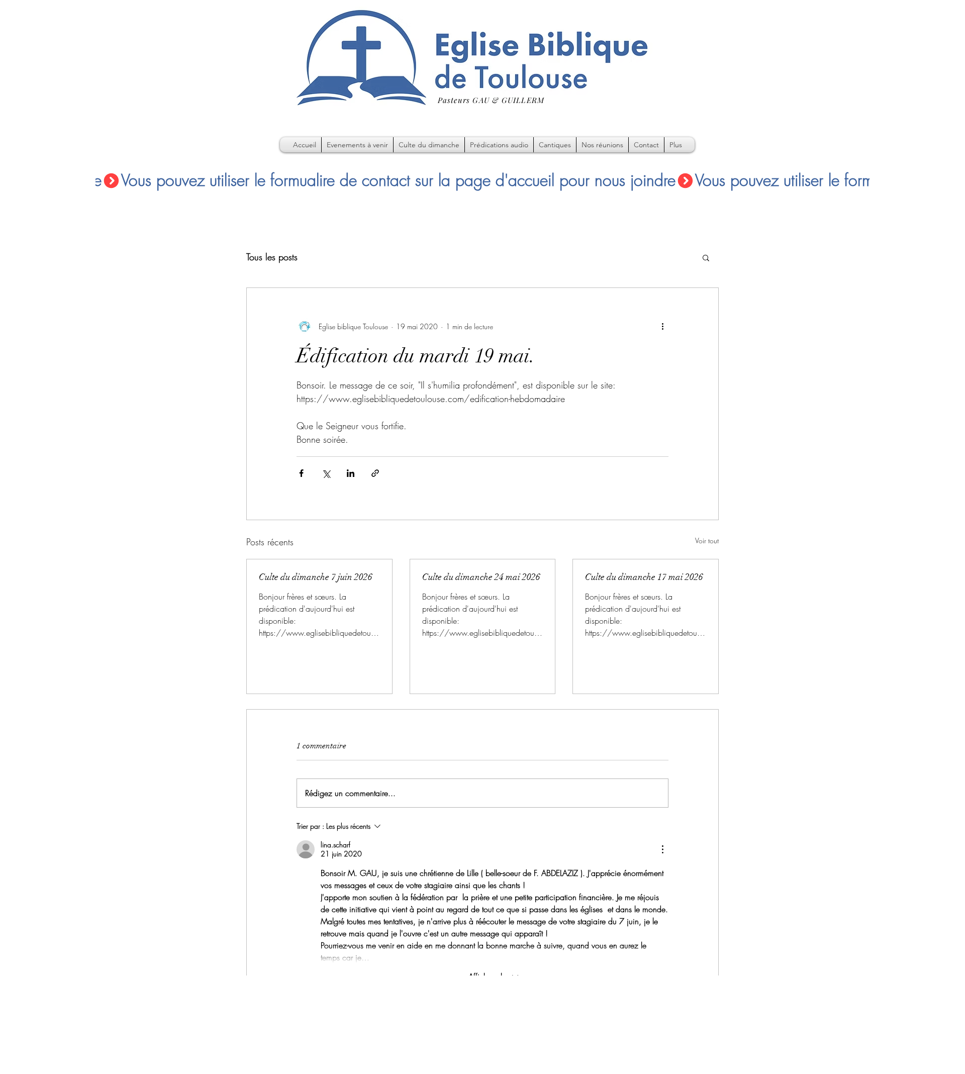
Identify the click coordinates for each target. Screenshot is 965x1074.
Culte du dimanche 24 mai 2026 (481, 576)
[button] (706, 257)
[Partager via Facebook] (301, 473)
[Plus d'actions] (662, 326)
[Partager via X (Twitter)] (326, 473)
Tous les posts (272, 257)
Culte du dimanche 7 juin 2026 (315, 576)
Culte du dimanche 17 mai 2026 (644, 576)
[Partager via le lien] (375, 473)
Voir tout (707, 540)
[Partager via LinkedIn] (350, 473)
